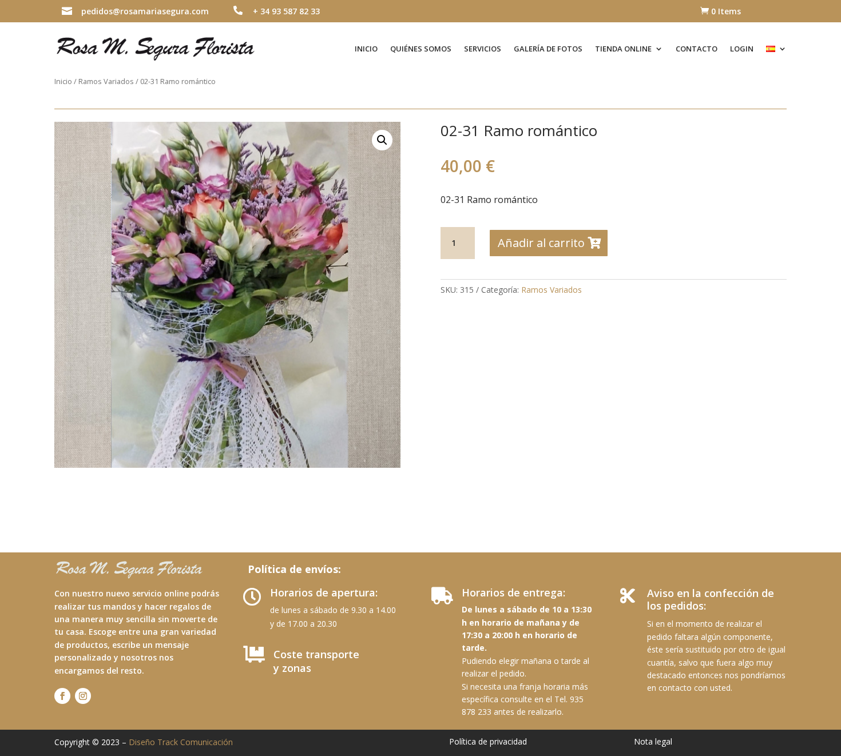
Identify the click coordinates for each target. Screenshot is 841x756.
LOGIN (741, 48)
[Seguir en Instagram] (83, 696)
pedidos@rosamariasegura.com (145, 11)
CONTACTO (696, 48)
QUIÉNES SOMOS (420, 48)
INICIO (366, 48)
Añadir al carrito (541, 242)
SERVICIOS (482, 48)
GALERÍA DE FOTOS (548, 48)
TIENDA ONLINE (623, 48)
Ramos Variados (106, 81)
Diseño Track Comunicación (181, 742)
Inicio (63, 81)
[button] (382, 140)
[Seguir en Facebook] (62, 696)
